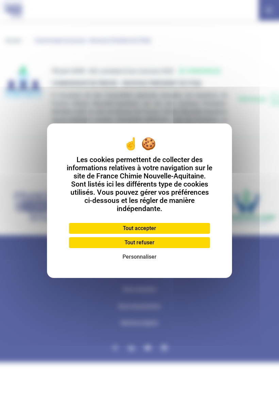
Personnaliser (139, 257)
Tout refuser (139, 242)
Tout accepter (139, 228)
